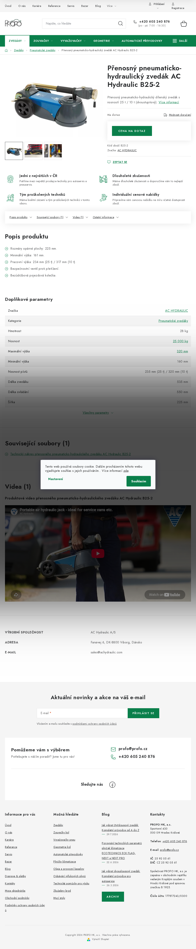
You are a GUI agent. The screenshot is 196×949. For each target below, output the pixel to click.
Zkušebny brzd (62, 891)
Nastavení (55, 479)
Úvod (8, 6)
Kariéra (37, 6)
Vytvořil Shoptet (100, 939)
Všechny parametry (96, 412)
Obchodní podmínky (17, 898)
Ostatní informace (103, 217)
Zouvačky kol (61, 832)
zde (126, 471)
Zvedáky (58, 825)
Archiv (113, 897)
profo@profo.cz (133, 749)
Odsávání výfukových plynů (69, 876)
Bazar (84, 6)
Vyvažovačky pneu (64, 840)
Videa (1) (78, 217)
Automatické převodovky (68, 854)
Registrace (178, 8)
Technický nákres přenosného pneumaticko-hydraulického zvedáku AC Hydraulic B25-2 (70, 454)
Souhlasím (138, 481)
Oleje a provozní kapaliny (68, 869)
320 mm (182, 351)
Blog (98, 6)
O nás (22, 6)
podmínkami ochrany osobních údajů (95, 724)
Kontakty (10, 883)
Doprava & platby (15, 876)
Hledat (120, 24)
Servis (70, 6)
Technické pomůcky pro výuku (71, 883)
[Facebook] (112, 785)
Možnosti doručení (180, 115)
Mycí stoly (59, 898)
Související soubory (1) (50, 217)
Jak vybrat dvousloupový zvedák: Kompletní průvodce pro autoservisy (121, 876)
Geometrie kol (62, 847)
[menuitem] (17, 41)
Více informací (169, 102)
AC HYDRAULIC (127, 150)
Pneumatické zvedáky (173, 321)
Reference (54, 6)
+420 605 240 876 (154, 22)
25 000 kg (180, 341)
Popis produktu (18, 217)
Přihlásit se (143, 713)
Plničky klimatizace (64, 861)
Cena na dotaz (132, 131)
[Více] (180, 41)
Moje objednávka (15, 891)
